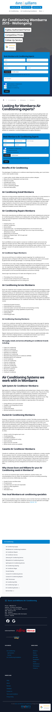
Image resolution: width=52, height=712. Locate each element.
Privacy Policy (10, 697)
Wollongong (36, 666)
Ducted (9, 655)
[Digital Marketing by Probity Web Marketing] (26, 707)
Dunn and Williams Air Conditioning (23, 703)
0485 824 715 (25, 7)
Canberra (35, 668)
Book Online (36, 7)
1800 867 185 (14, 7)
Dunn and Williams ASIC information (17, 614)
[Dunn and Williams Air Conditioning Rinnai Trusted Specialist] (31, 630)
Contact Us (9, 691)
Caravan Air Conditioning (13, 87)
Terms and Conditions (12, 694)
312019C (12, 615)
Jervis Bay (35, 657)
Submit (6, 91)
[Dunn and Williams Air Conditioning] (26, 3)
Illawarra (35, 651)
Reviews (9, 686)
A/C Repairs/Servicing (12, 85)
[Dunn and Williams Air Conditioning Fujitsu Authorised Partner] (21, 630)
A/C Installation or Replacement (15, 84)
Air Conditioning (13, 11)
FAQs (8, 680)
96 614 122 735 (12, 610)
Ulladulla (35, 655)
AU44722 (10, 612)
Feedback (9, 688)
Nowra (34, 653)
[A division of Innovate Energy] (13, 637)
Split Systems (10, 653)
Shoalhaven (36, 659)
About (8, 683)
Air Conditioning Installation (29, 11)
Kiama (34, 661)
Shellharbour (36, 664)
